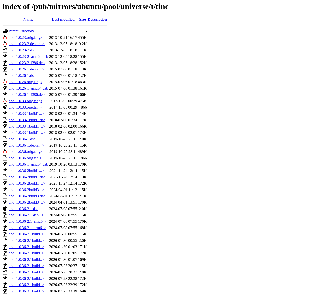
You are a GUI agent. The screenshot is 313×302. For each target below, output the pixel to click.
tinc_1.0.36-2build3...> (26, 190)
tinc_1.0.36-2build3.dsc (27, 196)
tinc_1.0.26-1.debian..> (27, 69)
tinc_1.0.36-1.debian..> (27, 145)
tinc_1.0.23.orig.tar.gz (25, 37)
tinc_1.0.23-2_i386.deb (27, 63)
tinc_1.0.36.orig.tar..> (25, 158)
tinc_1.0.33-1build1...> (26, 113)
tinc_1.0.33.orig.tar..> (25, 107)
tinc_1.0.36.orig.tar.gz (25, 152)
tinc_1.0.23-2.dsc (22, 50)
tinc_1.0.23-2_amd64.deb (28, 56)
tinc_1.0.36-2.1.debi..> (26, 215)
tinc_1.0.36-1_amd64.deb (28, 164)
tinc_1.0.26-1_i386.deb (27, 94)
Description (97, 19)
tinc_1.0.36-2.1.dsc (23, 209)
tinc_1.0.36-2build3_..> (27, 202)
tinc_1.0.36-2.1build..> (26, 234)
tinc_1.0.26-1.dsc (22, 75)
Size (82, 19)
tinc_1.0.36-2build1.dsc (27, 177)
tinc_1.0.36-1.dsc (22, 139)
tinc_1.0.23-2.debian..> (27, 44)
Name (28, 19)
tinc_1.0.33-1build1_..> (27, 126)
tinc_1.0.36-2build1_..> (27, 183)
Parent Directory (21, 31)
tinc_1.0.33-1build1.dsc (27, 120)
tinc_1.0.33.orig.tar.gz (25, 101)
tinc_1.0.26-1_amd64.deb (28, 88)
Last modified (63, 19)
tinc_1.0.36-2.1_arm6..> (27, 228)
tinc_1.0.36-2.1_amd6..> (28, 221)
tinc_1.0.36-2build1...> (26, 171)
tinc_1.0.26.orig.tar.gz (25, 82)
